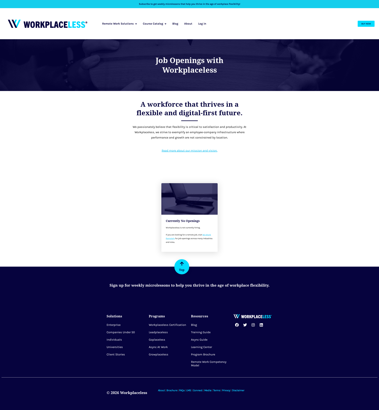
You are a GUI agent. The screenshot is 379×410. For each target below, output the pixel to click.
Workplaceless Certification (167, 325)
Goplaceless (157, 339)
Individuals (114, 339)
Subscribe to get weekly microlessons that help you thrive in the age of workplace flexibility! (189, 4)
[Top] (182, 263)
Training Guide (201, 332)
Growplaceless (158, 354)
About (188, 23)
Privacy (226, 390)
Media (207, 390)
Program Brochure (203, 354)
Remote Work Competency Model (208, 363)
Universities (115, 347)
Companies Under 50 (121, 332)
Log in (202, 23)
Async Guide (199, 339)
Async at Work (158, 347)
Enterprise (114, 325)
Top (181, 270)
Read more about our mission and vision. (189, 150)
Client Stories (116, 354)
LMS (188, 390)
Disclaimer (238, 390)
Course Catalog (153, 23)
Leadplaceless (158, 332)
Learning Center (201, 347)
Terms (216, 390)
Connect (198, 390)
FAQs (181, 390)
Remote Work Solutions (118, 23)
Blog (175, 23)
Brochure (172, 390)
